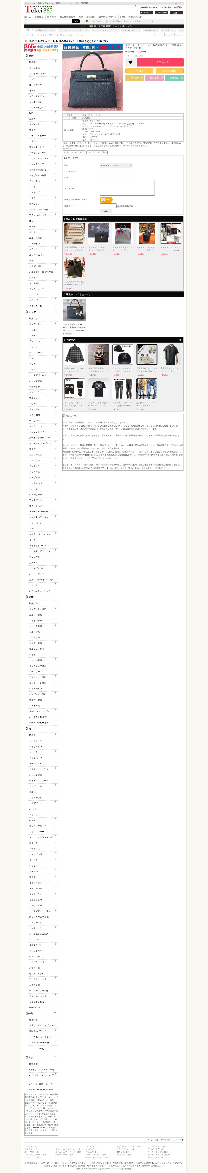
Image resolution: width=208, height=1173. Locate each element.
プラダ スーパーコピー (127, 1149)
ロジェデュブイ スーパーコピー (69, 1152)
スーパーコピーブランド (39, 1094)
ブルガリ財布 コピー (157, 1149)
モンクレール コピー (131, 30)
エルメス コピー (124, 1152)
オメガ (126, 21)
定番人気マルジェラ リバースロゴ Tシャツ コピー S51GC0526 (171, 371)
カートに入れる (160, 62)
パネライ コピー (93, 1149)
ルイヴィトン (99, 21)
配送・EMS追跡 (87, 17)
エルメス (139, 56)
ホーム (27, 17)
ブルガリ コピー (93, 1152)
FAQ (122, 17)
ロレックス (149, 21)
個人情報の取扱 (68, 17)
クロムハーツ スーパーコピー (105, 30)
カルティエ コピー (63, 1146)
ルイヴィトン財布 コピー (159, 1152)
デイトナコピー (168, 30)
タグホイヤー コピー (64, 1155)
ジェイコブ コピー (94, 1146)
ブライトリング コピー (96, 1155)
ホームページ (164, 1140)
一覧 (41, 1048)
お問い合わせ (135, 17)
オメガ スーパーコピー (158, 1146)
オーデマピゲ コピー (33, 1152)
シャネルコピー (151, 30)
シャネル (136, 21)
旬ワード (29, 30)
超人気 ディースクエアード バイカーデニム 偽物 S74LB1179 (146, 406)
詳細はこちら (112, 458)
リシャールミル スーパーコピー (69, 1149)
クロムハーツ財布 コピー (159, 1155)
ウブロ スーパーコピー (34, 1149)
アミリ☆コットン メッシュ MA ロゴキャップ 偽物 (122, 371)
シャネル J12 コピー (33, 1157)
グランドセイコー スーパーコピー (74, 30)
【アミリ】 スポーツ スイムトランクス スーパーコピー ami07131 (74, 406)
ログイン (179, 3)
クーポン (139, 71)
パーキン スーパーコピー (74, 152)
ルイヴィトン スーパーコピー (130, 1146)
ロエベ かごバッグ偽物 (97, 152)
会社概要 (39, 17)
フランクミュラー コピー (35, 1155)
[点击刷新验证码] (125, 206)
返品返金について (108, 17)
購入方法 (51, 17)
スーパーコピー (118, 1169)
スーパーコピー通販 (129, 146)
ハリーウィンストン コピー (98, 1157)
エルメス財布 (114, 21)
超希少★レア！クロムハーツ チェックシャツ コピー (74, 371)
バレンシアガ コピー (157, 1157)
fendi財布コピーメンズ (45, 30)
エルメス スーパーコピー (93, 115)
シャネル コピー (124, 1155)
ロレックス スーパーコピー (36, 1146)
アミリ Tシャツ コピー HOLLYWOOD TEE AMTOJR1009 (98, 406)
